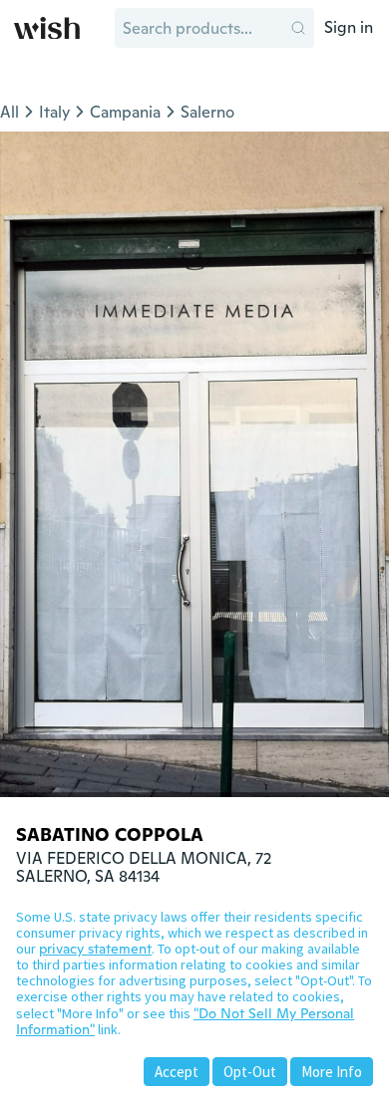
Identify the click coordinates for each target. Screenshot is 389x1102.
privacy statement (95, 949)
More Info (331, 1071)
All (9, 112)
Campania (125, 112)
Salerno (207, 112)
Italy (54, 112)
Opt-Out (249, 1071)
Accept (176, 1071)
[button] (298, 28)
